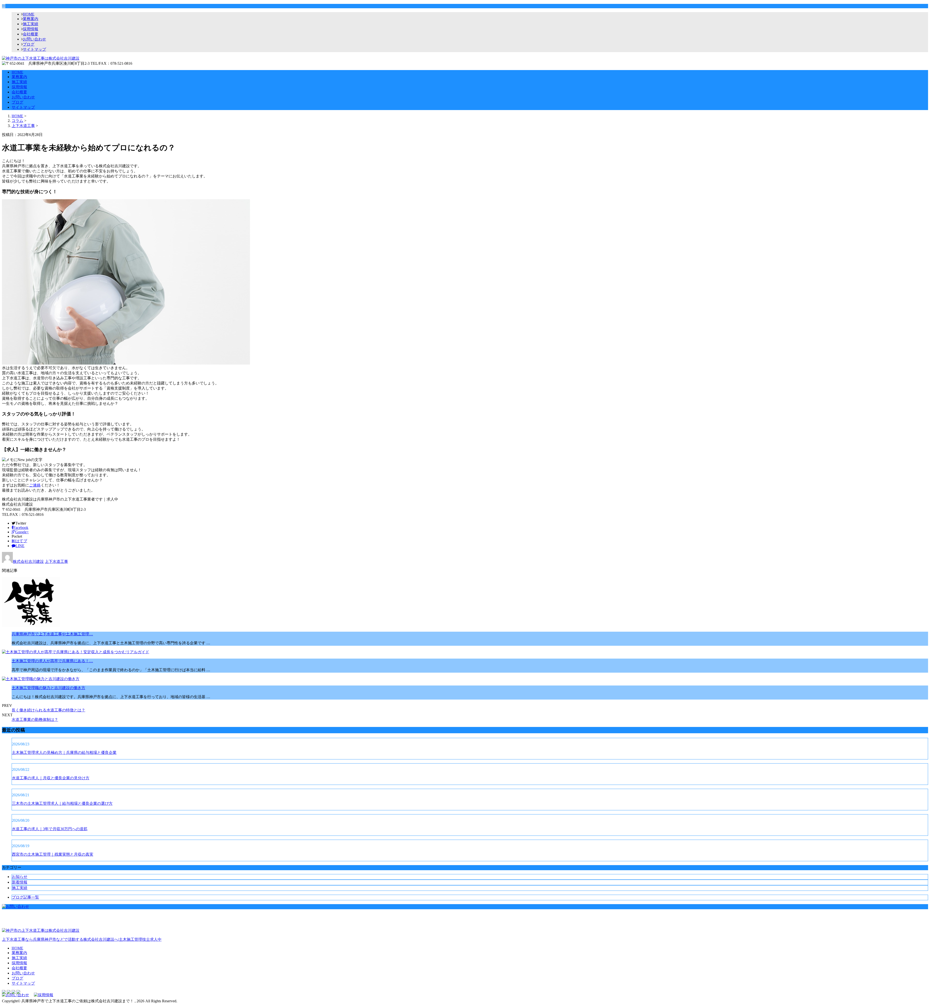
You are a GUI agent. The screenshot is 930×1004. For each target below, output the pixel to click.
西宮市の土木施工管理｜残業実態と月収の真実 (52, 854)
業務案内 (30, 19)
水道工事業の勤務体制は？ (35, 719)
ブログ (28, 44)
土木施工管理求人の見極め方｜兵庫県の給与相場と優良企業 (64, 752)
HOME (28, 14)
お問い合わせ (34, 39)
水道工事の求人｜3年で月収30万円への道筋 (49, 829)
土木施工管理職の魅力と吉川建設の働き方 (48, 688)
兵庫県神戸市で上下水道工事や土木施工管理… (52, 634)
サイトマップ (34, 49)
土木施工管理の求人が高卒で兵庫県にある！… (52, 661)
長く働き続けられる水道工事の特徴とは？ (48, 710)
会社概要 (30, 34)
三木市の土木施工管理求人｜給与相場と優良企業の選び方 (62, 803)
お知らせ (19, 877)
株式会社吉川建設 (28, 561)
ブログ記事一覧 (25, 897)
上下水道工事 (23, 126)
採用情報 (30, 29)
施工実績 (30, 24)
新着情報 (19, 882)
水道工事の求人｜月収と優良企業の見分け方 (50, 778)
